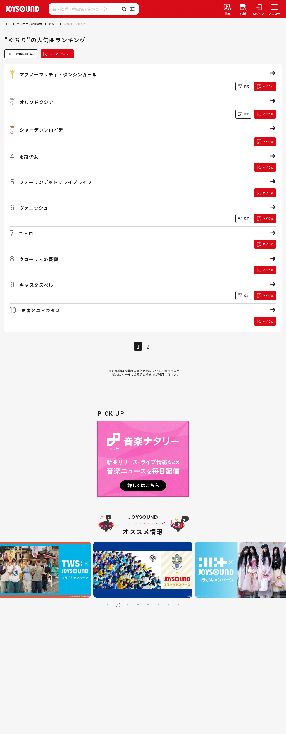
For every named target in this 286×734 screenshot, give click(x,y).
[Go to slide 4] (138, 604)
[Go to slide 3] (127, 604)
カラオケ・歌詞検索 (29, 24)
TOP (7, 24)
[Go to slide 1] (107, 604)
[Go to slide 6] (158, 604)
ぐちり (53, 24)
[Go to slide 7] (168, 604)
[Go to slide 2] (117, 604)
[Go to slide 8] (178, 604)
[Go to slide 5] (148, 604)
